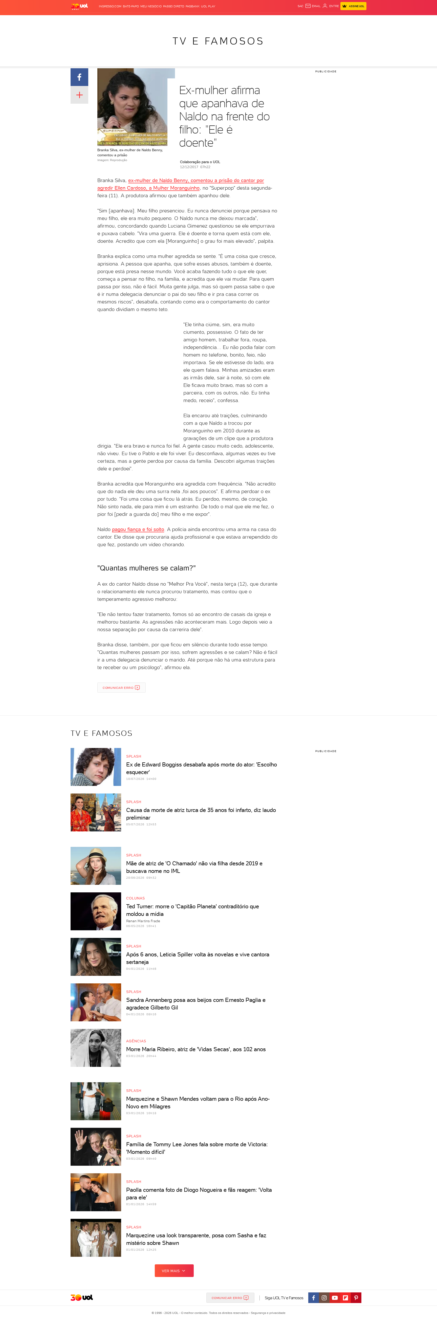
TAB (316, 20)
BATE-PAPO (131, 6)
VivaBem (256, 20)
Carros (160, 20)
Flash (96, 20)
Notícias (128, 20)
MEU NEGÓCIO (151, 6)
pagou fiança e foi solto (138, 529)
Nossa (307, 20)
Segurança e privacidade (267, 1313)
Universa (238, 20)
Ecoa (276, 20)
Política (144, 20)
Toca (336, 20)
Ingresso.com (110, 6)
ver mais (171, 1271)
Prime (325, 20)
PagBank (193, 6)
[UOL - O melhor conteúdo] (79, 6)
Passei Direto (173, 6)
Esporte (207, 20)
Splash (222, 20)
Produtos (80, 20)
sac (300, 6)
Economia (177, 20)
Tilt (267, 20)
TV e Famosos (218, 41)
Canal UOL (290, 20)
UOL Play (208, 6)
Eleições (111, 20)
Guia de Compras (357, 20)
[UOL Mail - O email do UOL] (313, 6)
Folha (193, 20)
